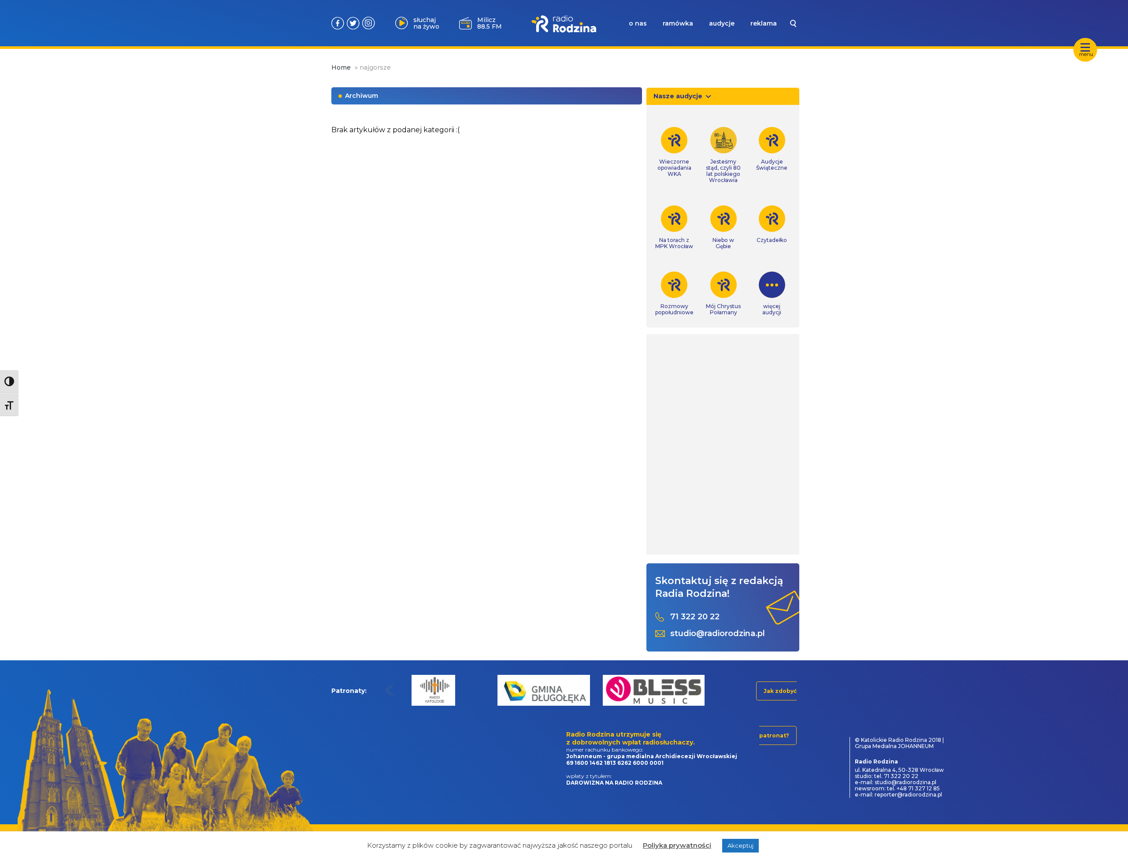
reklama (763, 23)
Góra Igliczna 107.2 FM (491, 23)
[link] (674, 152)
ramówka (678, 23)
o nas (638, 23)
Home (341, 67)
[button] (389, 690)
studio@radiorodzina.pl (717, 633)
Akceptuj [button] (740, 845)
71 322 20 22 (695, 617)
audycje (722, 23)
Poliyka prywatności (677, 845)
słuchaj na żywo (426, 23)
